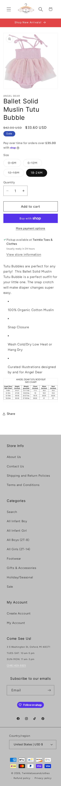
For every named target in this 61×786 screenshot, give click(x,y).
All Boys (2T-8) (18, 540)
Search (12, 512)
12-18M (16, 174)
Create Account (19, 613)
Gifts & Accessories (21, 568)
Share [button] (11, 414)
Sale (10, 586)
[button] (9, 9)
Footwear (14, 558)
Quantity (9, 182)
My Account (16, 623)
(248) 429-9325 (16, 665)
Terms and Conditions (23, 485)
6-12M (35, 164)
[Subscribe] (49, 690)
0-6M (14, 164)
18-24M (37, 173)
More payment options (30, 228)
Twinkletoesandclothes (36, 773)
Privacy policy (43, 778)
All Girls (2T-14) (18, 549)
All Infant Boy (17, 521)
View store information (23, 254)
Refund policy (22, 778)
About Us (14, 457)
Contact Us (15, 466)
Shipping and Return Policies (28, 476)
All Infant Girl (17, 530)
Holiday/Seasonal (20, 577)
